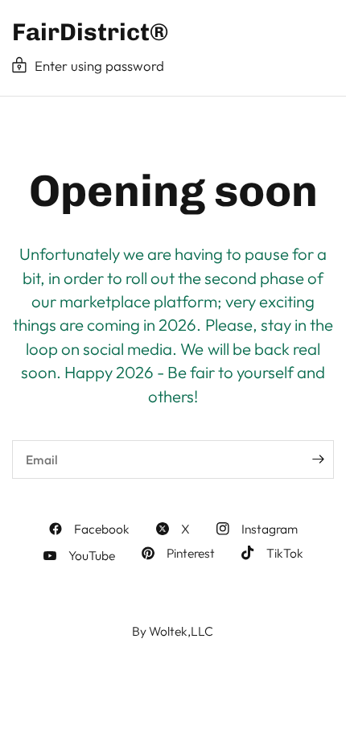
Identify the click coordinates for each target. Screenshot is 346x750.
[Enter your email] (318, 459)
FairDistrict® (90, 32)
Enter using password (99, 65)
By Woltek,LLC (172, 631)
